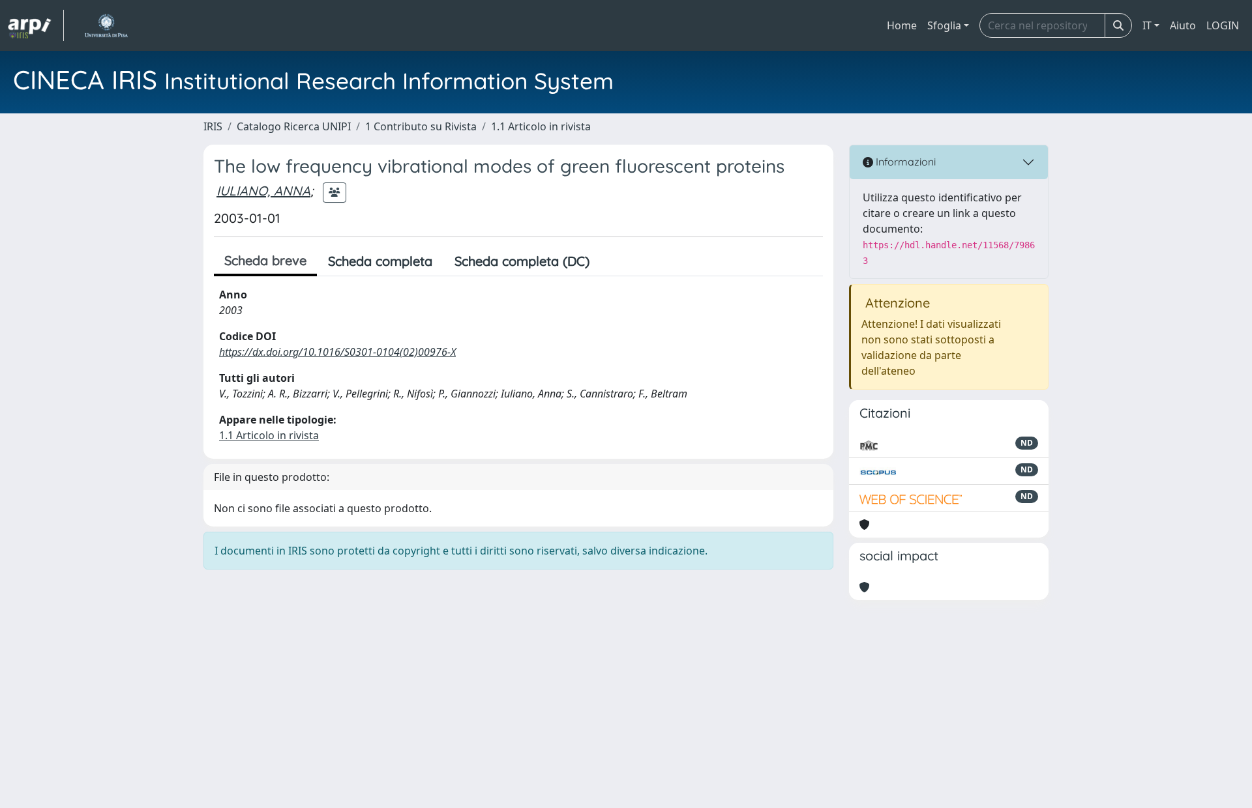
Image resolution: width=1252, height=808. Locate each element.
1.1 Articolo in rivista (541, 126)
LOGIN (1222, 25)
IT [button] (1147, 25)
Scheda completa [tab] (380, 261)
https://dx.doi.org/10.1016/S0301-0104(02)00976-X (337, 352)
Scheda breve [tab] (265, 260)
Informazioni (904, 161)
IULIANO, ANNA (263, 190)
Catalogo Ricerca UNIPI (294, 126)
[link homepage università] (106, 25)
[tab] (612, 261)
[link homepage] (36, 25)
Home (902, 25)
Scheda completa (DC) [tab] (522, 261)
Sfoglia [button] (944, 25)
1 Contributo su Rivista (421, 126)
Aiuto (1183, 25)
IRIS (212, 126)
